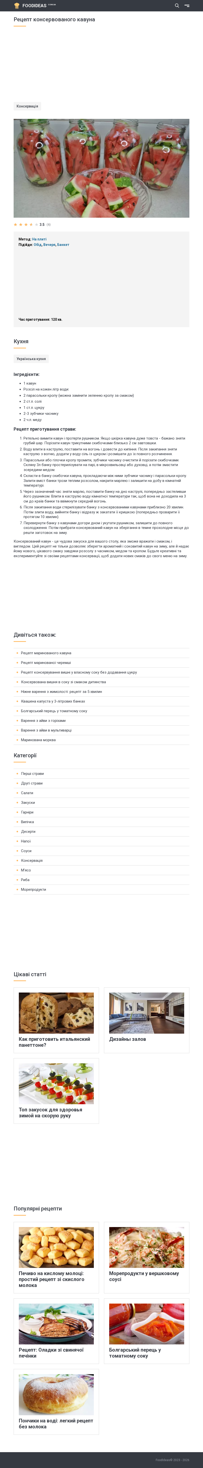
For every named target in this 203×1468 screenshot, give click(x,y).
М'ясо (26, 870)
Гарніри (27, 812)
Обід (38, 245)
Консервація (27, 106)
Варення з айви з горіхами (43, 720)
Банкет (63, 245)
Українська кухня (31, 359)
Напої (26, 841)
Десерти (28, 831)
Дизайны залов (127, 1039)
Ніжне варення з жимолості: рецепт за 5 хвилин (61, 691)
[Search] (177, 5)
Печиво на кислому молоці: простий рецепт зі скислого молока (51, 1279)
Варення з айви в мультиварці (46, 730)
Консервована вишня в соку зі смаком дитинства (63, 682)
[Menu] (186, 5)
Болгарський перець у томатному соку (54, 711)
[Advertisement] (101, 67)
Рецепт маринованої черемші (46, 662)
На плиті (39, 239)
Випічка (27, 822)
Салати (27, 793)
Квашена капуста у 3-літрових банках (53, 701)
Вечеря (49, 245)
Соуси (26, 851)
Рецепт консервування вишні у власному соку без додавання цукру (79, 672)
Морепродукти (33, 889)
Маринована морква (38, 740)
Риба (25, 880)
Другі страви (32, 783)
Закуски (28, 802)
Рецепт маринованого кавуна (46, 653)
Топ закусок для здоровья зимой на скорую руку (50, 1113)
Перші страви (32, 773)
